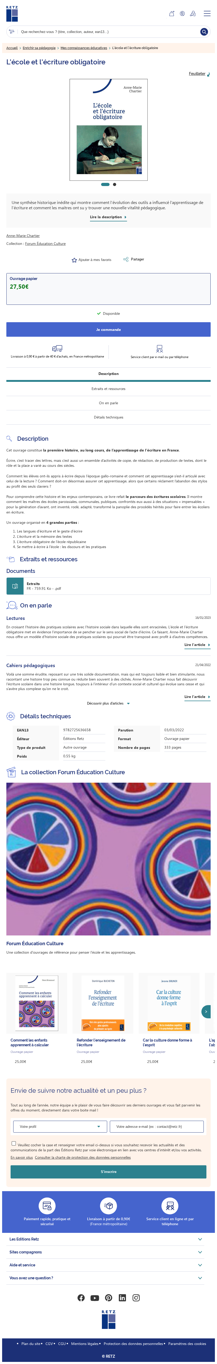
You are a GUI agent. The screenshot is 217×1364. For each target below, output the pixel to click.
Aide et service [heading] (22, 1265)
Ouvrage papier (23, 279)
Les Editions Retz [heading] (24, 1239)
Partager (137, 259)
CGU (62, 1343)
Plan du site (30, 1343)
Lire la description (106, 217)
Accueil (12, 48)
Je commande (108, 329)
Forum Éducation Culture (45, 243)
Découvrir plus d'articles (105, 703)
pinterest (108, 1298)
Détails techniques (108, 417)
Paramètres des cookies (187, 1343)
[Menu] (207, 13)
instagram (136, 1298)
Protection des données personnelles (133, 1343)
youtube (95, 1298)
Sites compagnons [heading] (26, 1252)
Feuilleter (197, 74)
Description (108, 373)
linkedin (122, 1298)
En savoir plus (22, 1157)
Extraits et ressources (108, 388)
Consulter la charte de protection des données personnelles (83, 1157)
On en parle (108, 402)
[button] (108, 130)
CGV (49, 1343)
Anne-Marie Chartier (23, 235)
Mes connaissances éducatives (84, 48)
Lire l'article (194, 644)
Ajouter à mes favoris (95, 260)
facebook (81, 1298)
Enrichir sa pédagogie (39, 48)
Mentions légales (84, 1343)
